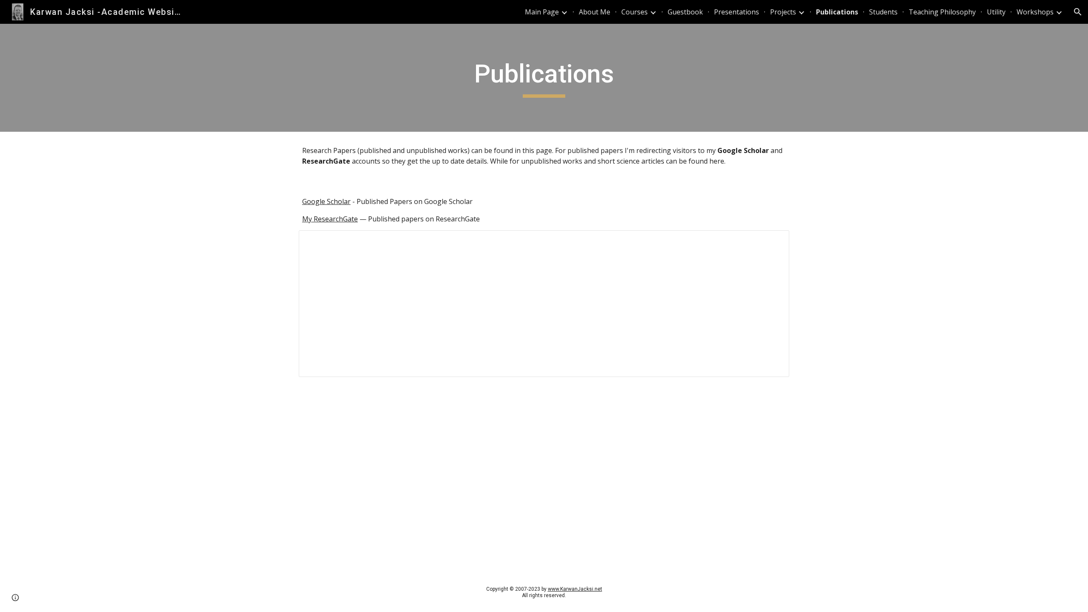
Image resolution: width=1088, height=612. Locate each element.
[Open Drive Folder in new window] (773, 241)
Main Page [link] (542, 12)
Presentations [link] (736, 12)
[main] (544, 77)
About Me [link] (594, 12)
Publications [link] (837, 12)
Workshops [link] (1035, 12)
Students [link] (883, 12)
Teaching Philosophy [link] (942, 12)
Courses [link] (634, 12)
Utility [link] (996, 12)
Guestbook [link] (685, 12)
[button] (1078, 12)
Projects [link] (783, 12)
